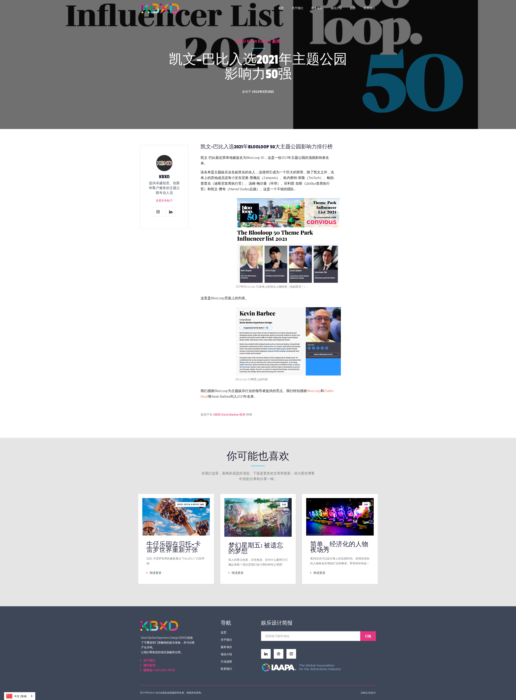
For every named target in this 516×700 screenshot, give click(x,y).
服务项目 (316, 8)
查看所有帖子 (164, 200)
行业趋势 (226, 661)
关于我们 (297, 8)
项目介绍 (336, 8)
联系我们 (369, 8)
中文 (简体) (20, 696)
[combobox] (19, 696)
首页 (281, 8)
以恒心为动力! (368, 692)
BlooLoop (313, 390)
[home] (160, 8)
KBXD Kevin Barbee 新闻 (258, 41)
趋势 (353, 8)
